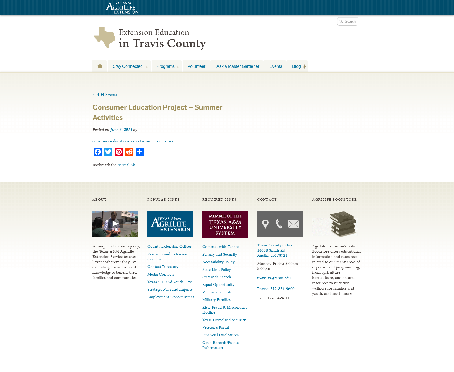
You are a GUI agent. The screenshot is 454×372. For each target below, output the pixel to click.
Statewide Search (216, 277)
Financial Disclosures (220, 335)
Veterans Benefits (217, 292)
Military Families (216, 300)
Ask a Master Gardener (237, 66)
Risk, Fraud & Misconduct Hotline (224, 309)
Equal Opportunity (218, 284)
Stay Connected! (126, 66)
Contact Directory (162, 267)
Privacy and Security (219, 254)
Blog (294, 66)
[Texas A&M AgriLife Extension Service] (121, 8)
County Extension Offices (169, 246)
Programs (163, 66)
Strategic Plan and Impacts (170, 289)
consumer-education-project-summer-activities (132, 141)
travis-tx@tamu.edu (274, 278)
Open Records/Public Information (220, 344)
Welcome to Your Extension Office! (99, 66)
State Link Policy (216, 269)
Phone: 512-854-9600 (276, 289)
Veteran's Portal (215, 327)
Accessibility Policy (218, 262)
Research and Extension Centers (167, 256)
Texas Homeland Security (224, 320)
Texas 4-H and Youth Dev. (169, 282)
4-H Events (104, 94)
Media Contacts (160, 274)
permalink (126, 165)
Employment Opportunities (170, 297)
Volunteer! (197, 66)
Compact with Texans (220, 247)
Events (275, 66)
